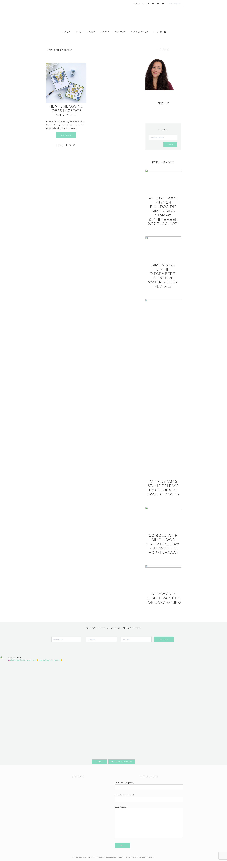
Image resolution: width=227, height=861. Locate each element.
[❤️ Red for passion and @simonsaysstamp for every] (132, 698)
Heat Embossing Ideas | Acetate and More (66, 110)
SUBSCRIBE (139, 3)
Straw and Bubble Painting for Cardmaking (163, 598)
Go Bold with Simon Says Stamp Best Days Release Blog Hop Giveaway (163, 544)
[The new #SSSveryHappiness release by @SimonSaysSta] (170, 684)
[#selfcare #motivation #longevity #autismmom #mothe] (18, 668)
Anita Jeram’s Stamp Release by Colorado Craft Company (163, 487)
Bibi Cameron (113, 19)
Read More (66, 135)
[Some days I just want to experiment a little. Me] (208, 691)
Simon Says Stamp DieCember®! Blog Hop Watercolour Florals (163, 276)
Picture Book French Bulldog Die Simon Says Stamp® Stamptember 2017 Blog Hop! (163, 211)
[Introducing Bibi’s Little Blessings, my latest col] (56, 711)
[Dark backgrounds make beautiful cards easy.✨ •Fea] (94, 693)
